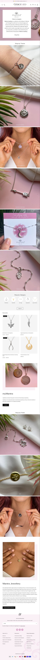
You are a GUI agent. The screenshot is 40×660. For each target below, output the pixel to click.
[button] (2, 5)
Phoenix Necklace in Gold (25, 354)
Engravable (28, 302)
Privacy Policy (29, 645)
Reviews (4, 643)
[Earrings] (20, 301)
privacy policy (22, 625)
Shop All (20, 308)
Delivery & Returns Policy (31, 639)
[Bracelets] (13, 301)
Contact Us (28, 637)
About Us (4, 635)
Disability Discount (18, 643)
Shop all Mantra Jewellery (9, 607)
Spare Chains (35, 302)
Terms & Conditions (30, 643)
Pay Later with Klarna (18, 645)
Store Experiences (6, 641)
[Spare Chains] (35, 301)
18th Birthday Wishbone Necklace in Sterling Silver (10, 355)
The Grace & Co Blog (18, 635)
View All (5, 405)
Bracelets (13, 302)
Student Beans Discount (19, 641)
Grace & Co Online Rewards (19, 637)
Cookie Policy (29, 647)
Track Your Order (29, 635)
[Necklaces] (6, 301)
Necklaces (6, 302)
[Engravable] (27, 301)
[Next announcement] (38, 1)
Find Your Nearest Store (7, 637)
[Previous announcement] (2, 1)
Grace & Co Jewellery (21, 653)
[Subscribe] (36, 623)
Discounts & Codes (18, 639)
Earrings (20, 302)
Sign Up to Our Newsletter (7, 639)
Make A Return (29, 641)
